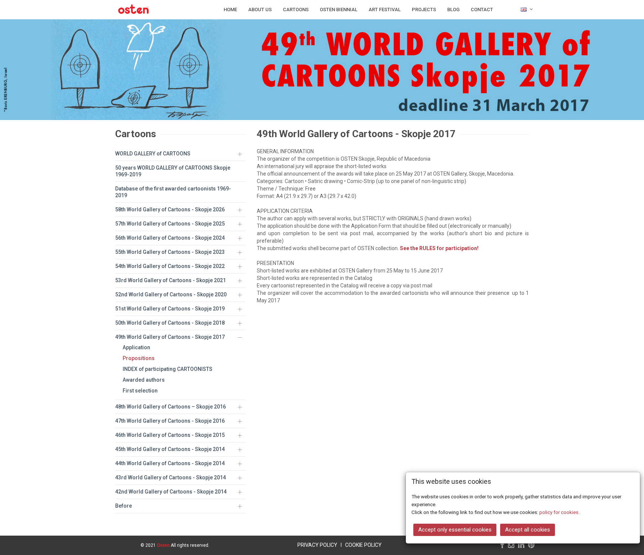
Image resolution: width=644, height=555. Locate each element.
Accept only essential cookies (455, 529)
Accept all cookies (527, 529)
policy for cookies (559, 512)
